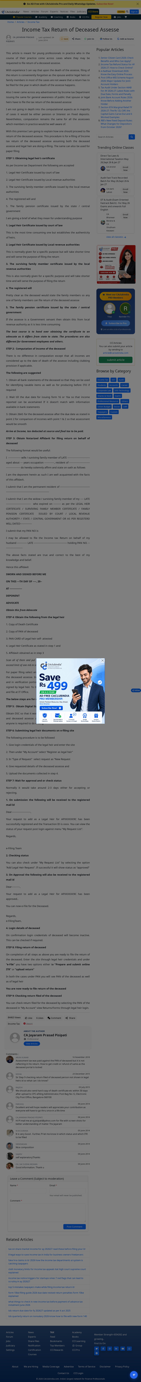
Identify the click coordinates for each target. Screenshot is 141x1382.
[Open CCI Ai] (134, 1375)
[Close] (102, 660)
